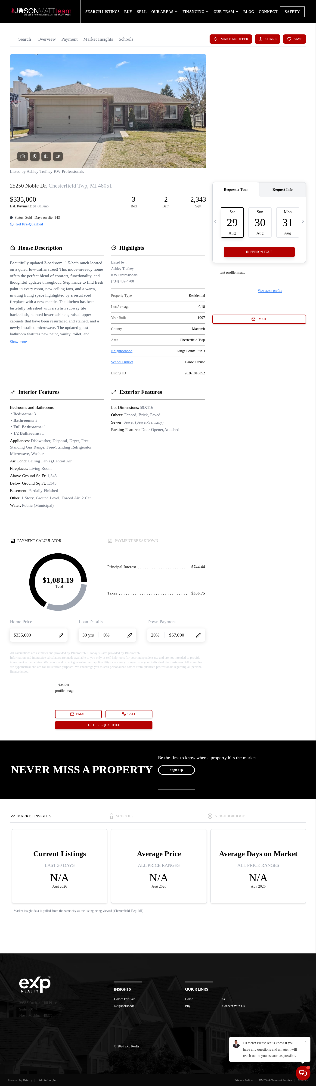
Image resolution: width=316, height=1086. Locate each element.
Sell (224, 999)
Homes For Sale (124, 999)
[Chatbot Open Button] (303, 1073)
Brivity (27, 1080)
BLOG (248, 12)
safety (292, 12)
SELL (142, 12)
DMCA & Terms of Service (275, 1080)
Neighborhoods (124, 1006)
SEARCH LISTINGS (102, 12)
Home (189, 999)
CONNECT (268, 12)
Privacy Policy (244, 1080)
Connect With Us (233, 1006)
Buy (187, 1006)
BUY (128, 12)
